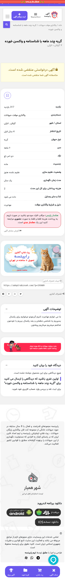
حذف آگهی (54, 575)
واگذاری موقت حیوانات (47, 25)
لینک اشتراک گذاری (51, 281)
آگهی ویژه (11, 575)
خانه (60, 25)
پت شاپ (39, 575)
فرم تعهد (25, 575)
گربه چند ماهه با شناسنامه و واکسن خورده (33, 41)
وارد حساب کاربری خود (28, 389)
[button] (32, 309)
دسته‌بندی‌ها (35, 17)
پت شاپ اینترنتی (39, 433)
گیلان (57, 45)
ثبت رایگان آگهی (19, 17)
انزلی (49, 45)
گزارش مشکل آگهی (11, 231)
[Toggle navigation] (7, 16)
